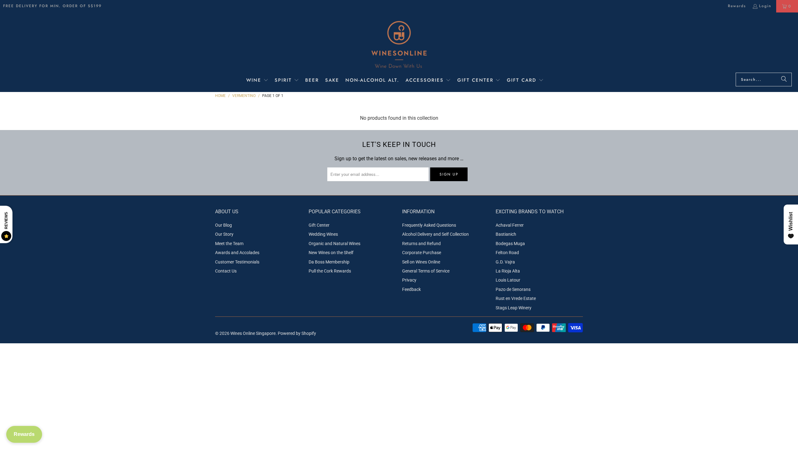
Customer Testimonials (237, 261)
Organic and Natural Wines (334, 243)
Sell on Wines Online (421, 261)
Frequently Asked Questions (429, 225)
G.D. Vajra (505, 261)
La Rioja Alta (508, 270)
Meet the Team (229, 243)
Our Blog (223, 225)
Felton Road (507, 252)
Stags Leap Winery (513, 307)
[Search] (784, 79)
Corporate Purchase (421, 252)
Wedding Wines (323, 234)
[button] (257, 81)
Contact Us (226, 270)
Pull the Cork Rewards (330, 270)
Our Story (224, 234)
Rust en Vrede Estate (516, 298)
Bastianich (506, 234)
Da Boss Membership (329, 261)
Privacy (409, 280)
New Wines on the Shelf (331, 252)
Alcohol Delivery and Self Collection (435, 234)
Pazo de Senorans (513, 289)
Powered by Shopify (297, 333)
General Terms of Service (425, 270)
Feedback (411, 289)
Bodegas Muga (510, 243)
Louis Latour (508, 280)
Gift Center (319, 225)
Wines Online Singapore (253, 333)
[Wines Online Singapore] (399, 44)
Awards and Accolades (237, 252)
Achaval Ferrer (510, 225)
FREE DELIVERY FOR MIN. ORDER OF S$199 (52, 6)
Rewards (737, 6)
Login (765, 6)
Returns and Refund (421, 243)
